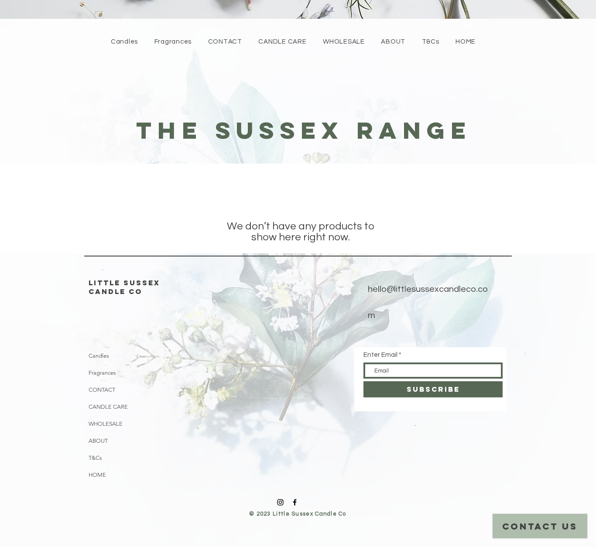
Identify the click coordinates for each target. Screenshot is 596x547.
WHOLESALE (106, 424)
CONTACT (102, 389)
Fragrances (102, 372)
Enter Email (380, 355)
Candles (99, 355)
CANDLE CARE (108, 406)
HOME (97, 475)
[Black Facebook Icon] (295, 502)
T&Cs (95, 458)
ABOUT (98, 441)
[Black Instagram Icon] (280, 502)
